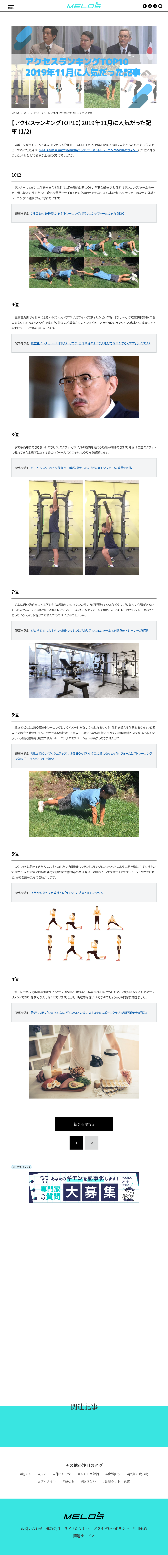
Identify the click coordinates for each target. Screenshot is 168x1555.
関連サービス (84, 1535)
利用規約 (140, 1528)
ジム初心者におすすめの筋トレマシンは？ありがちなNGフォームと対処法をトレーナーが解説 (89, 630)
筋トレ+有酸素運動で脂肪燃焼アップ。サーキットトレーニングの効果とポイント (88, 150)
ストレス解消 (89, 1473)
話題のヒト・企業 (117, 1481)
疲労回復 (114, 1473)
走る (43, 1473)
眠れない (89, 1481)
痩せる (69, 1481)
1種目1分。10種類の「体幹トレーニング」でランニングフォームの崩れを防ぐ (77, 213)
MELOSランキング (20, 1167)
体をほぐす (63, 1473)
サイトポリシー (76, 1528)
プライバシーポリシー (111, 1528)
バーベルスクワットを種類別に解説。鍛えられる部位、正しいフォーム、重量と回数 (81, 467)
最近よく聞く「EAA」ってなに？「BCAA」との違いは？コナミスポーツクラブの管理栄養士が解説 (89, 1012)
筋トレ (27, 1473)
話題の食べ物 (138, 1473)
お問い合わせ (31, 1528)
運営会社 (53, 1528)
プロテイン (48, 1481)
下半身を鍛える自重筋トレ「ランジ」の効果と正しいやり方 (67, 892)
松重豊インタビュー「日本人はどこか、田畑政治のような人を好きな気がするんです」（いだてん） (90, 343)
